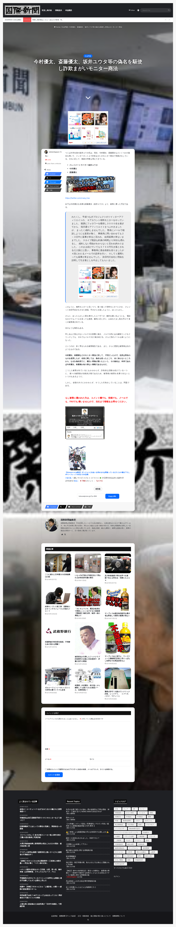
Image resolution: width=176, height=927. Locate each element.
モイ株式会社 (129, 856)
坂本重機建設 (71, 856)
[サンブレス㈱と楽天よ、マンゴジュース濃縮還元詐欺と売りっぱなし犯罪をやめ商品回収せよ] (118, 638)
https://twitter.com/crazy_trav (77, 198)
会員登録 (54, 916)
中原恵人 (140, 817)
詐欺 (98, 489)
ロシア (125, 809)
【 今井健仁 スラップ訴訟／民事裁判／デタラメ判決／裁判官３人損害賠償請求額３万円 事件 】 (87, 825)
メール (48, 759)
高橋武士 (118, 817)
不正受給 (131, 824)
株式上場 (148, 856)
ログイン (117, 876)
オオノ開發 (119, 860)
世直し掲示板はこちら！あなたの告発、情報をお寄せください (54, 20)
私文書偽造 (119, 824)
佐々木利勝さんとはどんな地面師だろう (83, 887)
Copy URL (112, 496)
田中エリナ (70, 818)
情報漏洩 (118, 813)
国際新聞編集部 (54, 152)
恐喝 (151, 813)
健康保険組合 (119, 848)
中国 (116, 821)
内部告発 (141, 844)
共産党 (118, 840)
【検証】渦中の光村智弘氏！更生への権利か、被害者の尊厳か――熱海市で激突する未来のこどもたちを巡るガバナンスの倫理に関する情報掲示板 (88, 873)
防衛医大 (146, 832)
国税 (129, 860)
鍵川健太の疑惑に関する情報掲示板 (79, 850)
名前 (47, 749)
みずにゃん (148, 821)
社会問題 (65, 27)
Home (57, 27)
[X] (65, 534)
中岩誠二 (129, 817)
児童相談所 (119, 844)
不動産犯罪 (139, 860)
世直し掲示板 (47, 10)
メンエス (142, 813)
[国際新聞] (22, 10)
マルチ (128, 840)
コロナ (137, 821)
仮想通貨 (146, 848)
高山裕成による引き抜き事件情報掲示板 (81, 881)
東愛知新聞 (127, 821)
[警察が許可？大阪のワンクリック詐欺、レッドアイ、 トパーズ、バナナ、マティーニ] (118, 678)
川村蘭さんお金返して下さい (77, 844)
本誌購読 (68, 10)
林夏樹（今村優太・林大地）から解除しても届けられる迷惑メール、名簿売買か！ (87, 687)
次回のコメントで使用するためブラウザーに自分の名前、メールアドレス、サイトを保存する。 (80, 769)
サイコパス (119, 852)
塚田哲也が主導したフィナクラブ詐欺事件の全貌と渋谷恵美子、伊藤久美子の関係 (87, 659)
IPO (139, 856)
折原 (140, 824)
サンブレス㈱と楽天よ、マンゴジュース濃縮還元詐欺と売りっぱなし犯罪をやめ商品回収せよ (117, 658)
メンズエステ (119, 828)
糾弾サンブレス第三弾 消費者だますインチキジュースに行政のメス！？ (57, 608)
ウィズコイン (133, 848)
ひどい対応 (130, 813)
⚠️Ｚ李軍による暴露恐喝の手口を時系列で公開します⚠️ (87, 832)
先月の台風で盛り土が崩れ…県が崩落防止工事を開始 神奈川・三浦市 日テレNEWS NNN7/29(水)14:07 (87, 810)
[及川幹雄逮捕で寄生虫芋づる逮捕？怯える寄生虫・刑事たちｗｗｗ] (118, 563)
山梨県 (152, 852)
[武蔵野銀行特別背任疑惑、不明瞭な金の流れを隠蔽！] (58, 630)
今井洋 (129, 852)
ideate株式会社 (134, 828)
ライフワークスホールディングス (126, 832)
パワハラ (152, 836)
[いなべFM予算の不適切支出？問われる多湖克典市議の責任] (88, 563)
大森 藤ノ (69, 478)
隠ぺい (117, 856)
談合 (147, 840)
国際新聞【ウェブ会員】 (67, 916)
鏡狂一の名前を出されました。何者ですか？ (82, 838)
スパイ (142, 809)
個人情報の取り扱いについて (101, 916)
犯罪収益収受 (119, 864)
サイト (92, 759)
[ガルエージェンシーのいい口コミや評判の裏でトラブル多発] (58, 676)
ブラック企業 (129, 836)
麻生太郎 (130, 844)
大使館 (117, 836)
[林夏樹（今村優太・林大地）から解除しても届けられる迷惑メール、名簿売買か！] (88, 675)
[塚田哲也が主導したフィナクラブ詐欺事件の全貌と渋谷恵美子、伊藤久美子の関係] (88, 638)
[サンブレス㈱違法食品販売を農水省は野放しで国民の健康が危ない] (118, 599)
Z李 (134, 809)
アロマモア (150, 824)
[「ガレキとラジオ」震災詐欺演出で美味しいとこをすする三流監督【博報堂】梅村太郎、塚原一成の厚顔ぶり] (88, 596)
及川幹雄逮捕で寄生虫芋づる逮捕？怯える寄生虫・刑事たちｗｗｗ (117, 577)
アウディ (138, 840)
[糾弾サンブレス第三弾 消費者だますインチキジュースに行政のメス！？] (58, 595)
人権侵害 (141, 836)
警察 (149, 817)
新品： (77, 481)
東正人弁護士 (141, 852)
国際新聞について (118, 916)
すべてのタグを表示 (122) (123, 868)
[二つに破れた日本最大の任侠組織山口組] (58, 563)
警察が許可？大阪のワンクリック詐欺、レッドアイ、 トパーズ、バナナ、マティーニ (117, 693)
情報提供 (58, 10)
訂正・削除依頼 (83, 916)
